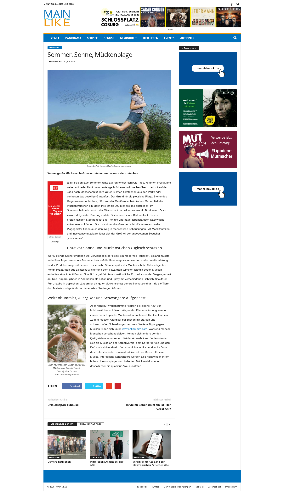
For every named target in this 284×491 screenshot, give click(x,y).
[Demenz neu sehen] (67, 444)
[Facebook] (232, 5)
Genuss (109, 38)
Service (92, 38)
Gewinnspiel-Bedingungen (177, 486)
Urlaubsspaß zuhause (63, 405)
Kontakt (199, 486)
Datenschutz (214, 486)
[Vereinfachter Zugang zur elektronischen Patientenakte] (152, 444)
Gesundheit (128, 38)
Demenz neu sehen (59, 461)
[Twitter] (238, 5)
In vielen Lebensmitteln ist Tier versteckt (148, 407)
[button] (235, 38)
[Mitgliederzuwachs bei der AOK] (109, 444)
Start (55, 38)
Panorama (73, 38)
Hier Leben (150, 38)
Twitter (155, 486)
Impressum (231, 486)
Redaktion (55, 61)
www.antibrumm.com (134, 328)
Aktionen (187, 38)
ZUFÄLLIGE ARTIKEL (90, 424)
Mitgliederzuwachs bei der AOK (106, 463)
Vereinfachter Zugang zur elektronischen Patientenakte (151, 463)
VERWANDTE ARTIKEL (62, 424)
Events (169, 38)
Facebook (142, 486)
